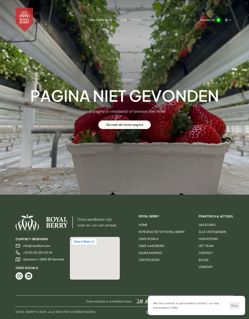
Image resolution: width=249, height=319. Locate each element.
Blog (123, 20)
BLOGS (203, 260)
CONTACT (206, 253)
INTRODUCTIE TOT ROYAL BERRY (162, 232)
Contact (136, 20)
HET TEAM (206, 246)
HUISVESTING (208, 239)
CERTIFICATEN (149, 260)
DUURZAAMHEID (150, 253)
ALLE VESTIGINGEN (212, 232)
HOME (143, 225)
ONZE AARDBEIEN (151, 246)
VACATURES (207, 225)
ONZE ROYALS (149, 239)
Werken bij (207, 20)
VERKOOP (205, 267)
